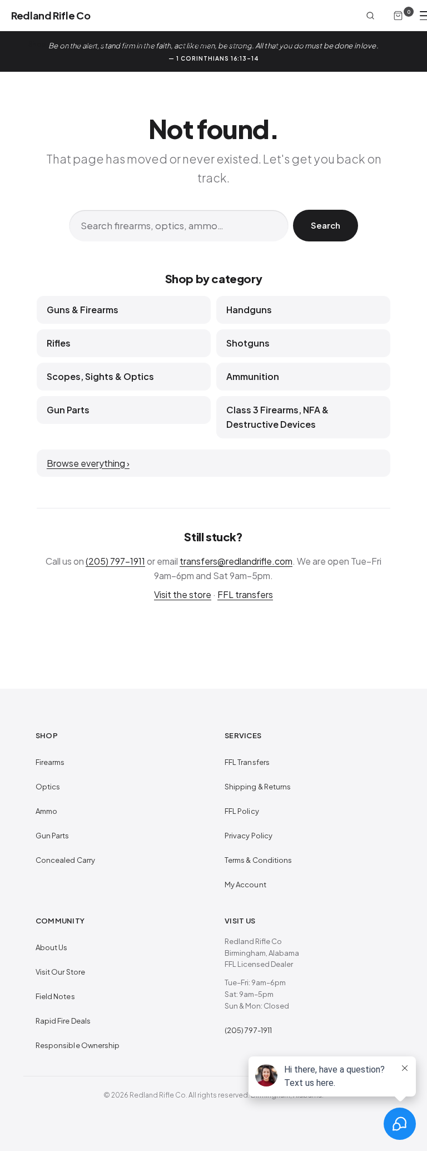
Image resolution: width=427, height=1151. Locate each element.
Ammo (46, 811)
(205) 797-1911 (115, 561)
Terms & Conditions (258, 860)
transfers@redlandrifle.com (236, 561)
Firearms (50, 762)
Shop (37, 44)
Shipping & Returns (258, 786)
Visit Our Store (60, 971)
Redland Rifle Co (50, 15)
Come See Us (82, 44)
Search (325, 225)
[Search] (370, 15)
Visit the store (182, 594)
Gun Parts (52, 835)
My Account (289, 44)
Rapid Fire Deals (63, 1020)
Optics (48, 786)
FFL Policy (242, 811)
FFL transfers (245, 594)
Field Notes (137, 44)
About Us (241, 44)
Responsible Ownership (78, 1045)
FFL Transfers (191, 44)
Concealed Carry (65, 860)
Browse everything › (88, 463)
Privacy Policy (248, 835)
